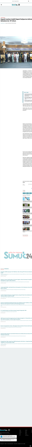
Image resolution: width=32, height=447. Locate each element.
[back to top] (30, 446)
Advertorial (26, 435)
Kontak (24, 443)
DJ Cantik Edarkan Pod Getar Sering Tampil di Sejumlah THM (13, 310)
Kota (20, 434)
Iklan (22, 443)
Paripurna (3, 17)
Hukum (20, 432)
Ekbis (20, 433)
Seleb (26, 432)
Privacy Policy (16, 443)
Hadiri (30, 193)
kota (1, 290)
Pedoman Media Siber (10, 443)
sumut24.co (25, 70)
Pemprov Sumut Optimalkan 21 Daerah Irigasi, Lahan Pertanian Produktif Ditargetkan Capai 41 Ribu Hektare (16, 280)
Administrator (3, 23)
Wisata (26, 430)
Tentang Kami (2, 443)
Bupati (30, 104)
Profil (26, 431)
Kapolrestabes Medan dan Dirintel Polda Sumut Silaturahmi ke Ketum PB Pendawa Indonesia (16, 334)
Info (1, 298)
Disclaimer (19, 443)
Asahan (26, 151)
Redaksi (5, 443)
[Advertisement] (24, 254)
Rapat (28, 71)
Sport (26, 433)
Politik (20, 431)
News (1, 321)
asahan (24, 193)
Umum (26, 434)
